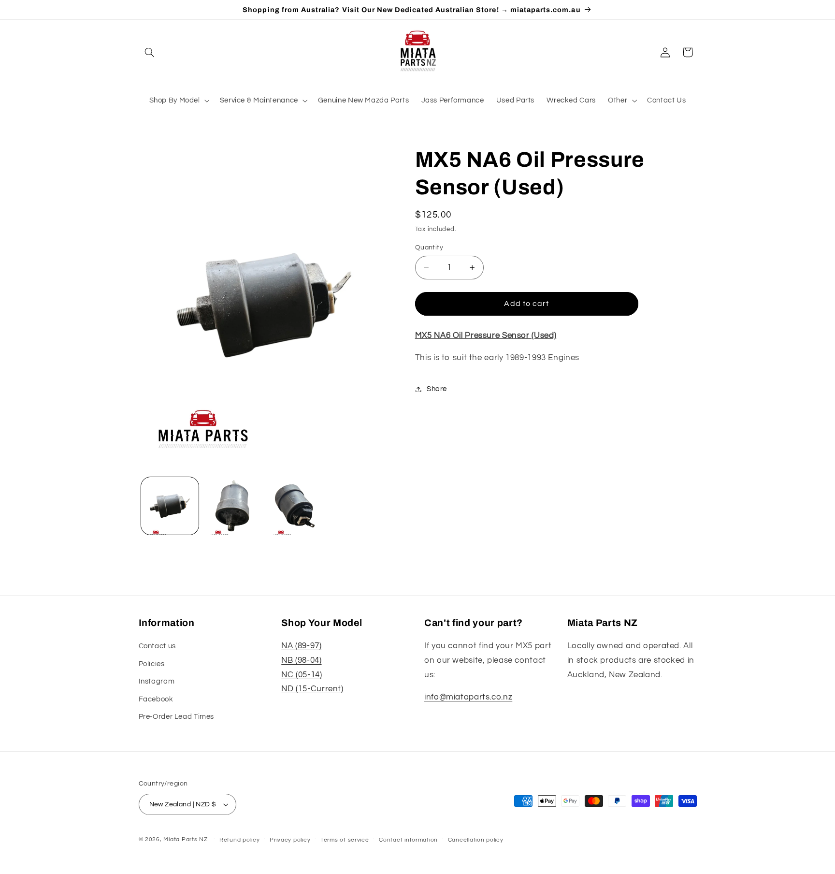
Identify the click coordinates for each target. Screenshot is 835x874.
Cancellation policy (476, 840)
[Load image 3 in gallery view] (295, 506)
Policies (152, 664)
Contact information (408, 840)
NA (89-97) (301, 646)
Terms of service (344, 840)
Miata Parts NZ (185, 839)
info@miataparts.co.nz (468, 697)
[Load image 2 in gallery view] (232, 506)
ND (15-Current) (312, 689)
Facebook (156, 699)
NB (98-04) (301, 660)
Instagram (157, 681)
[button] (150, 52)
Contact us (157, 646)
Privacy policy (290, 840)
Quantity (429, 247)
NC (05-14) (301, 674)
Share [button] (437, 389)
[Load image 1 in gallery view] (170, 506)
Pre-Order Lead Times (177, 716)
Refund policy (239, 840)
